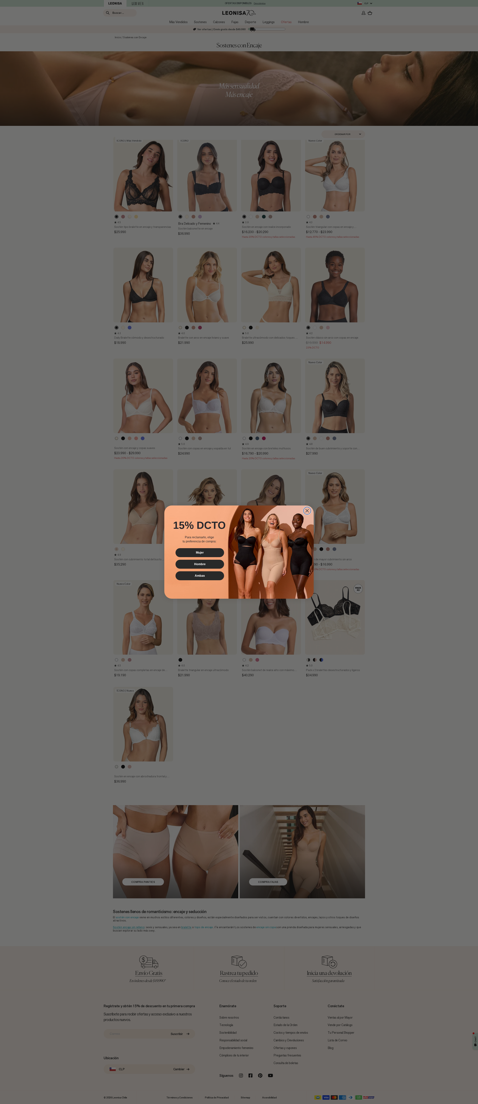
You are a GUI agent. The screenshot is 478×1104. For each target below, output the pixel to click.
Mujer (200, 552)
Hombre (200, 564)
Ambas (200, 575)
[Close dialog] (307, 510)
